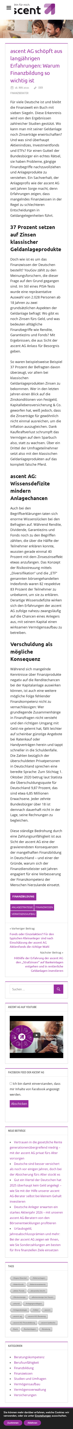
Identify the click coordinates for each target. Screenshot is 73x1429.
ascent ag (17, 1316)
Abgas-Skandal (20, 1278)
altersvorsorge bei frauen (42, 1297)
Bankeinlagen (30, 1329)
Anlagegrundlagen (34, 1303)
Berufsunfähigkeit (26, 1362)
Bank (15, 1329)
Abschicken (19, 1104)
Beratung (46, 1329)
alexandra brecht (38, 1291)
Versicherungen (25, 1395)
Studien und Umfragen (30, 1379)
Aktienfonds (18, 1284)
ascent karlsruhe (48, 1323)
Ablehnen (32, 1422)
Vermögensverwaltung (30, 1390)
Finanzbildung (23, 896)
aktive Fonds (18, 1291)
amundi (16, 1303)
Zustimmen (13, 1422)
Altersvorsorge (19, 1297)
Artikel (35, 1310)
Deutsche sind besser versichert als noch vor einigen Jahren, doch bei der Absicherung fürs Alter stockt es (36, 1169)
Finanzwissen (23, 1373)
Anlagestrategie (22, 907)
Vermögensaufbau (27, 1384)
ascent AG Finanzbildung (24, 1323)
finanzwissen (44, 907)
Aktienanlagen (39, 1278)
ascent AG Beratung (37, 1316)
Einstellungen (43, 1416)
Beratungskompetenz (29, 1357)
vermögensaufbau (23, 914)
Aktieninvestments (37, 1284)
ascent (47, 1310)
